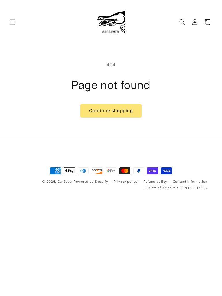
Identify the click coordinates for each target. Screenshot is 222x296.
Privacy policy (126, 182)
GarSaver (65, 182)
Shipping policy (194, 187)
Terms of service (161, 187)
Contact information (190, 182)
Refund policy (155, 182)
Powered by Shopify (91, 182)
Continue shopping (111, 110)
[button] (12, 22)
